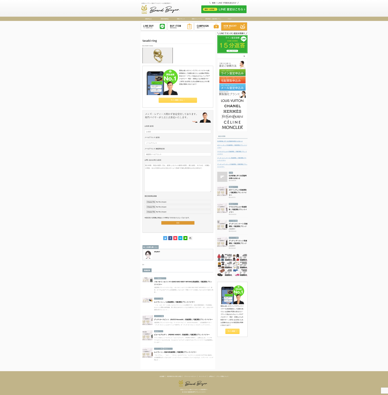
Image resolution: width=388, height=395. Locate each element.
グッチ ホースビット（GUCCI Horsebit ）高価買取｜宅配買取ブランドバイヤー (183, 319)
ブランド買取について (222, 376)
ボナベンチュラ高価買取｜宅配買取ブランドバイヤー (232, 146)
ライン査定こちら (177, 100)
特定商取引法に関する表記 (174, 376)
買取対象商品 (165, 19)
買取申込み (148, 19)
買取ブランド (181, 19)
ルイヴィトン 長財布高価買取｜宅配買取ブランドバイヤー (175, 352)
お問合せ (211, 376)
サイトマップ (202, 376)
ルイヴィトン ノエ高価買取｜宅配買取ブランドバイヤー (174, 302)
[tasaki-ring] (180, 238)
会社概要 (162, 376)
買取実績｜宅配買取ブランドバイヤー (213, 19)
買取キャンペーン (197, 19)
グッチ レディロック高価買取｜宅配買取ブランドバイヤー (232, 165)
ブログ (229, 19)
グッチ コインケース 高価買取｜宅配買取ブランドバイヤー (231, 159)
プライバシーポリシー (190, 376)
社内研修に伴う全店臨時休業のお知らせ (230, 141)
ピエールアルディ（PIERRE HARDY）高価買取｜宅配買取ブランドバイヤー (182, 335)
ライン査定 (231, 331)
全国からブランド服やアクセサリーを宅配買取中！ (194, 389)
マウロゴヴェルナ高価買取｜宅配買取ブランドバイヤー (232, 153)
